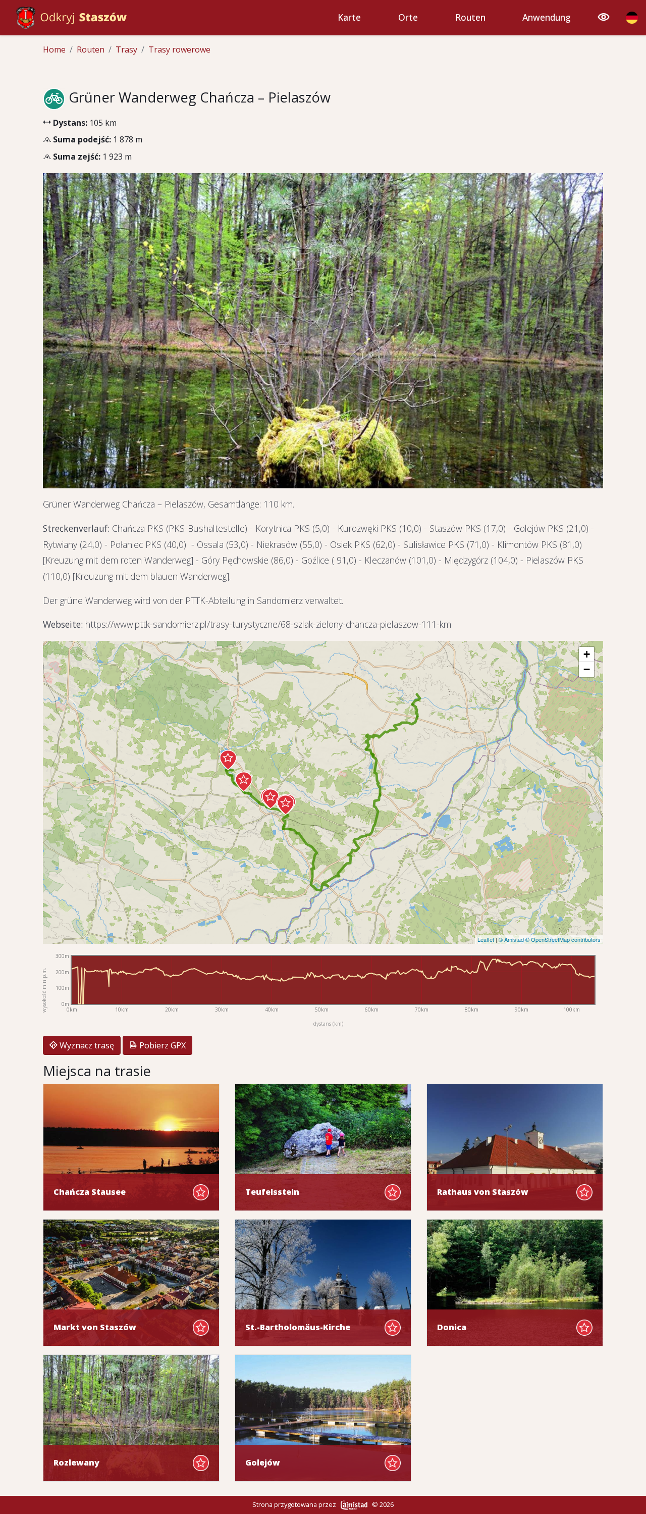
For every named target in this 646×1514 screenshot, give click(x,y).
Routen (470, 17)
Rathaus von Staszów (482, 1192)
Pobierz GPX (161, 1045)
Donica (451, 1327)
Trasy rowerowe (179, 49)
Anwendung (546, 17)
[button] (228, 760)
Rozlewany (76, 1463)
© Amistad (511, 939)
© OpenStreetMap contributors (563, 939)
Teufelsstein (272, 1192)
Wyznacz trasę (86, 1045)
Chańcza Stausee (89, 1192)
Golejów (262, 1463)
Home (54, 49)
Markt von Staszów (94, 1327)
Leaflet (485, 939)
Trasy (126, 49)
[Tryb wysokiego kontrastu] (604, 17)
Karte (349, 17)
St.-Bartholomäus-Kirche (297, 1327)
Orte (408, 17)
